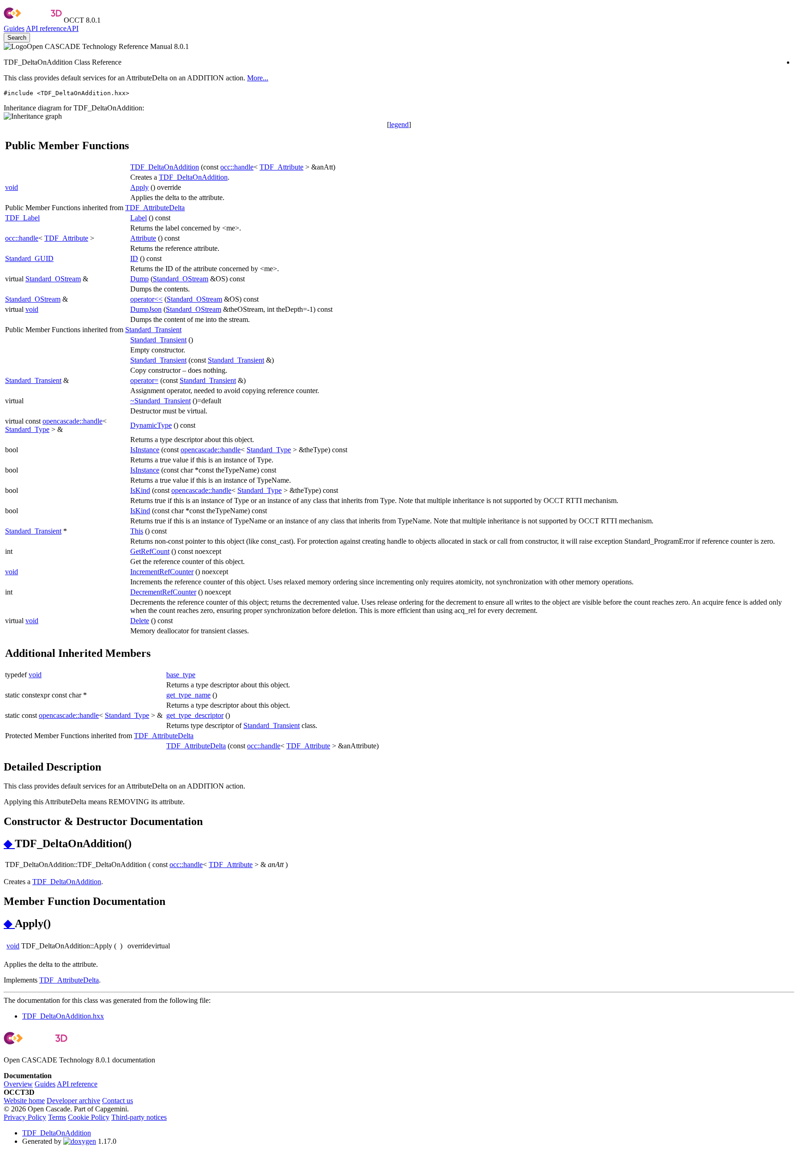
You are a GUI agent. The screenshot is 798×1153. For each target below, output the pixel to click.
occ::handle (237, 167)
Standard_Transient (153, 330)
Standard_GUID (29, 258)
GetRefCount (149, 551)
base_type (180, 675)
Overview (18, 1084)
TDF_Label (22, 218)
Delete (139, 621)
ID (134, 258)
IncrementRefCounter (161, 572)
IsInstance (144, 450)
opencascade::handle (72, 421)
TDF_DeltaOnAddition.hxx (63, 1016)
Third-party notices (139, 1117)
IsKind (140, 490)
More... (257, 78)
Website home (24, 1100)
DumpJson (146, 309)
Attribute (143, 238)
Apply (139, 187)
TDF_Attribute (281, 167)
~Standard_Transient (160, 401)
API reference (77, 1084)
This (136, 531)
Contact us (117, 1100)
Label (138, 218)
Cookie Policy (88, 1117)
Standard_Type (27, 429)
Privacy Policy (25, 1117)
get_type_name (188, 695)
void (11, 187)
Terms (57, 1117)
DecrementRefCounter (163, 592)
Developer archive (73, 1100)
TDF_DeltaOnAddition (164, 167)
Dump (139, 279)
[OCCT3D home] (33, 20)
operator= (144, 380)
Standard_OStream (53, 279)
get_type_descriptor (195, 715)
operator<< (146, 299)
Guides (14, 28)
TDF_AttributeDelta (155, 208)
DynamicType (151, 425)
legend (399, 124)
